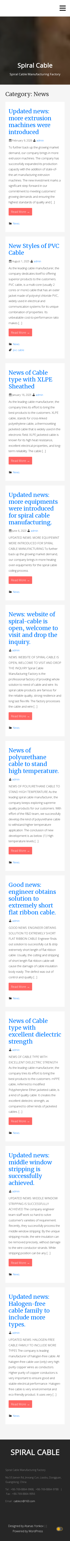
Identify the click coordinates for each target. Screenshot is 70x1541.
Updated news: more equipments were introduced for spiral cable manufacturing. (33, 508)
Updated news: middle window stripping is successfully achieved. (30, 1169)
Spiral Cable (35, 65)
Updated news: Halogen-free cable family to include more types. (29, 1310)
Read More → (20, 212)
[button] (62, 8)
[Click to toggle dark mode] (60, 1528)
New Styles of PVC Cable (34, 249)
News (16, 223)
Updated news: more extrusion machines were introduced (30, 122)
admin (40, 140)
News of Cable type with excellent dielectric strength (35, 1031)
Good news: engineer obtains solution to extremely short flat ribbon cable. (32, 898)
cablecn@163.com (24, 1501)
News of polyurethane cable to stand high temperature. (34, 761)
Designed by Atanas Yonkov (26, 1526)
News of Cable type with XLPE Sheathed (30, 379)
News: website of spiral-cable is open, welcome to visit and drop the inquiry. (33, 628)
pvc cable (18, 350)
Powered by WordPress (28, 1531)
